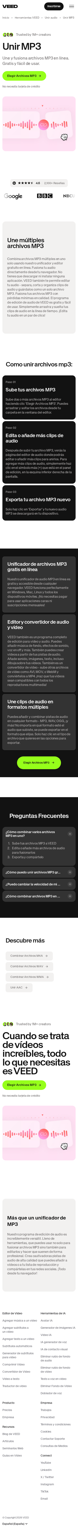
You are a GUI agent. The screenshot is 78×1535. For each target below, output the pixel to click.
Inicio (5, 17)
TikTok (45, 1491)
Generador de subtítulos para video (18, 1355)
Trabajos (46, 1410)
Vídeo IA (46, 1335)
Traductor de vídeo (14, 1386)
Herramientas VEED (27, 17)
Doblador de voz (51, 1393)
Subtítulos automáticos (17, 1346)
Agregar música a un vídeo (19, 1320)
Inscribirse (53, 6)
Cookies (46, 1431)
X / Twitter (47, 1477)
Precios (7, 1410)
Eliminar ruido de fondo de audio (55, 1358)
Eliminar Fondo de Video (56, 1386)
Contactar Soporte (53, 1439)
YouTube (46, 1463)
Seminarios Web (12, 1448)
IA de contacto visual (54, 1349)
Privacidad (48, 1417)
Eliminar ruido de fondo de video (55, 1369)
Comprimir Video (13, 1364)
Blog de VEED (11, 1434)
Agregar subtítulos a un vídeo (15, 1330)
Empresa (8, 1417)
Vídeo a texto (10, 1379)
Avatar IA (47, 1320)
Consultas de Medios (54, 1446)
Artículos (8, 1441)
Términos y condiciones (56, 1424)
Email (44, 1498)
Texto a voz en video (53, 1379)
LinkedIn (46, 1470)
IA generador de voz (54, 1342)
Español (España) (13, 1523)
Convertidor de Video (16, 1371)
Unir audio (51, 17)
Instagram (47, 1484)
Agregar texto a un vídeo (18, 1339)
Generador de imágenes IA (58, 1328)
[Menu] (72, 6)
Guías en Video (12, 1455)
